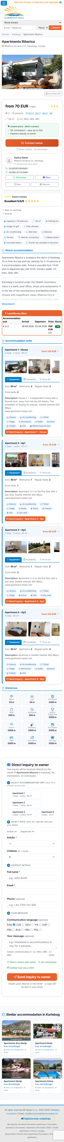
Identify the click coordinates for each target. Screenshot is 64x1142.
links (25, 1134)
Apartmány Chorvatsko (38, 1134)
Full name (13, 871)
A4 (51, 113)
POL (36, 929)
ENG (10, 924)
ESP (45, 924)
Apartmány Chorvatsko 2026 (38, 1128)
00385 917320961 (18, 172)
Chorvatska (20, 1128)
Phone (16, 898)
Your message (20, 936)
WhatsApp (21, 177)
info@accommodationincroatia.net (41, 1113)
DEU (28, 924)
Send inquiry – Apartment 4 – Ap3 (26, 679)
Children (17, 850)
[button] (32, 199)
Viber (48, 177)
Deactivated (10, 1134)
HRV (28, 929)
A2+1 (38, 113)
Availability (31, 379)
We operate (12, 1124)
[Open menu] (4, 3)
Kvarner (5, 34)
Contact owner (34, 143)
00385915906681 (18, 168)
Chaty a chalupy (38, 1131)
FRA (9, 929)
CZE (19, 924)
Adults (12, 837)
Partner (20, 1134)
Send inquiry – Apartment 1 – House (27, 432)
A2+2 (31, 113)
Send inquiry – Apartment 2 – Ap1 (26, 518)
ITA (37, 924)
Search (56, 27)
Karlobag (16, 34)
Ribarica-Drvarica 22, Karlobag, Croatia (25, 46)
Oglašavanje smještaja (37, 1118)
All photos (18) (54, 93)
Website (46, 184)
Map (19, 184)
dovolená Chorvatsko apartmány (32, 1124)
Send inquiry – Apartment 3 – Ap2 (26, 601)
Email (11, 885)
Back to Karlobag (13, 210)
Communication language (27, 919)
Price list (46, 379)
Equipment (14, 379)
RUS (18, 929)
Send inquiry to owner (33, 977)
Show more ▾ (8, 304)
